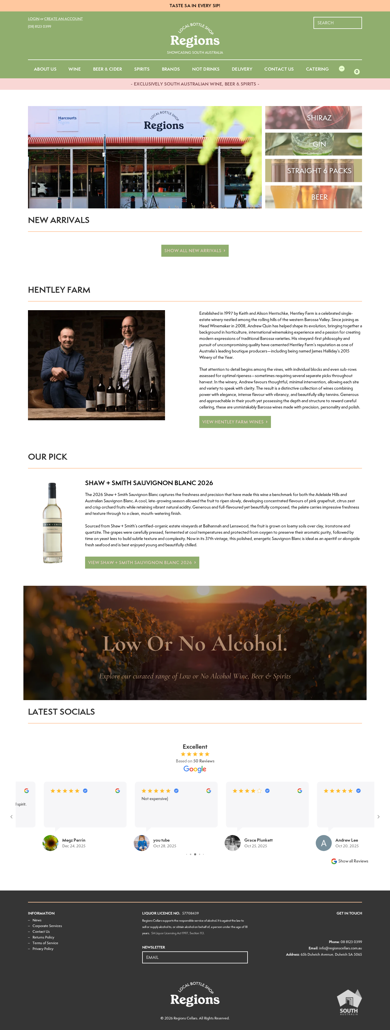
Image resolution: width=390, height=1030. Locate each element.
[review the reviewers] (91, 791)
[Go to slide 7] (199, 854)
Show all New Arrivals (193, 251)
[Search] (358, 20)
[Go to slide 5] (190, 854)
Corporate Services (47, 925)
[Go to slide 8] (203, 854)
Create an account (63, 18)
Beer (319, 197)
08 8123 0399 (351, 941)
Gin (319, 144)
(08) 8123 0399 (39, 26)
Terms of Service (45, 943)
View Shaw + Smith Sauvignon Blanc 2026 (140, 562)
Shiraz (319, 118)
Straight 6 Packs (319, 171)
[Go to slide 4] (186, 854)
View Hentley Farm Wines (233, 422)
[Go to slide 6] (195, 854)
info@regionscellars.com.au (340, 948)
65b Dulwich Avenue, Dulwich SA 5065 (331, 954)
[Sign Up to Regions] (243, 954)
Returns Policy (43, 937)
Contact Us (41, 931)
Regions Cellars (185, 1018)
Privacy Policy (43, 948)
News (37, 920)
